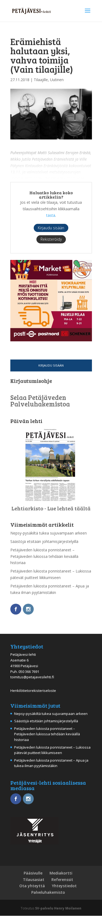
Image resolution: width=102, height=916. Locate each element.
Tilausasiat (33, 879)
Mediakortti (61, 873)
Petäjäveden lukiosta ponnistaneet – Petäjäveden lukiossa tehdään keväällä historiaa (44, 556)
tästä (50, 215)
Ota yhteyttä (32, 885)
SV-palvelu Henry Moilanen (58, 908)
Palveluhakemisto (48, 892)
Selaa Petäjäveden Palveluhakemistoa (40, 400)
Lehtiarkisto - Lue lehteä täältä (51, 508)
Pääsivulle (33, 873)
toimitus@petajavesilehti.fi (32, 677)
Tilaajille (41, 79)
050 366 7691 (28, 671)
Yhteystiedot (64, 885)
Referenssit (62, 879)
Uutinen (57, 79)
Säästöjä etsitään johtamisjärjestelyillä (44, 541)
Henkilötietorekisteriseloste (33, 690)
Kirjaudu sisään (51, 365)
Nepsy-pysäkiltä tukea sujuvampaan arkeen (48, 533)
